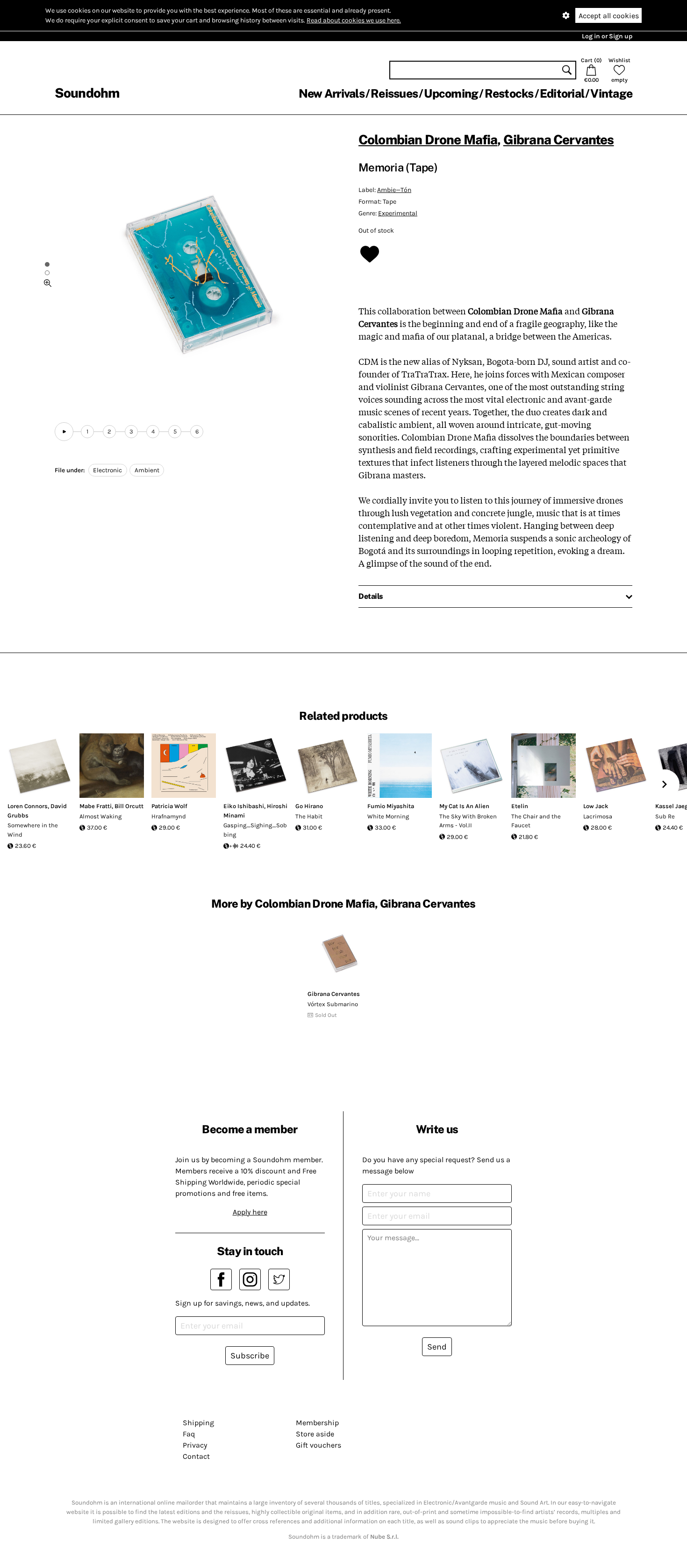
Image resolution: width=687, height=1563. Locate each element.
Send (437, 1347)
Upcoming (451, 93)
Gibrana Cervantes (558, 139)
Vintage (611, 93)
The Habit (308, 816)
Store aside (315, 1433)
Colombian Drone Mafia (427, 139)
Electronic (107, 470)
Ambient (147, 470)
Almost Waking (100, 816)
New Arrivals (332, 93)
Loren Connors (27, 806)
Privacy (195, 1445)
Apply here (250, 1212)
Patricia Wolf (169, 806)
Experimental (397, 213)
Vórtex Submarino (333, 1004)
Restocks (509, 93)
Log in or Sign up (607, 36)
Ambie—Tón (394, 190)
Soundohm (87, 92)
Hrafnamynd (168, 816)
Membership (317, 1422)
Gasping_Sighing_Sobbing (255, 830)
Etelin (519, 806)
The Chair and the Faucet (536, 821)
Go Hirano (309, 806)
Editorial (562, 93)
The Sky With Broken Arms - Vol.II (468, 821)
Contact (196, 1456)
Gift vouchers (318, 1445)
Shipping (198, 1422)
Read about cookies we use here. (354, 20)
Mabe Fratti (95, 806)
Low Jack (595, 806)
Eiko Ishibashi (243, 806)
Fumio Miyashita (390, 806)
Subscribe (249, 1355)
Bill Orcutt (128, 806)
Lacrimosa (597, 816)
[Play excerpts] (64, 431)
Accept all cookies (609, 15)
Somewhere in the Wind (32, 830)
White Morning (388, 816)
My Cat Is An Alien (464, 806)
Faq (189, 1433)
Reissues (394, 93)
